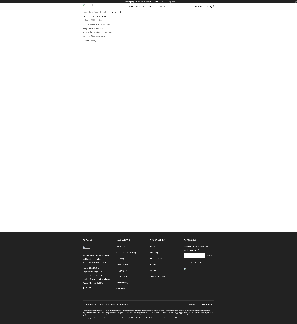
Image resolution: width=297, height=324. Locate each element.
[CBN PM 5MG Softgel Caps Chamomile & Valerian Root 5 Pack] (188, 125)
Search (212, 17)
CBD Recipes (189, 102)
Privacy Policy (122, 282)
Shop (149, 6)
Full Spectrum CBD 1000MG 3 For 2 (198, 223)
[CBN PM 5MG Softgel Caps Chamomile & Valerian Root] (188, 171)
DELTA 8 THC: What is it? (94, 16)
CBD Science (189, 38)
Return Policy (122, 264)
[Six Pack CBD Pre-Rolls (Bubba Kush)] (188, 195)
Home (131, 6)
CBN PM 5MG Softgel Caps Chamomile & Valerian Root (199, 181)
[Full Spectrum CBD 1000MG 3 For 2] (188, 215)
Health (186, 42)
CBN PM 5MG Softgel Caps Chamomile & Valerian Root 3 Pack (199, 157)
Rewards (153, 264)
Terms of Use (121, 276)
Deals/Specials (156, 258)
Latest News (188, 46)
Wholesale (154, 270)
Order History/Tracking (126, 252)
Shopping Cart (122, 258)
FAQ (156, 6)
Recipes (187, 54)
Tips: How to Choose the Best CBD (197, 87)
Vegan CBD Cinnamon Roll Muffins (197, 71)
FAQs (152, 246)
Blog (162, 6)
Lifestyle (187, 50)
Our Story (140, 6)
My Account (121, 246)
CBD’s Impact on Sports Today (195, 94)
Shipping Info (122, 270)
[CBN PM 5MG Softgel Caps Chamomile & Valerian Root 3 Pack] (188, 148)
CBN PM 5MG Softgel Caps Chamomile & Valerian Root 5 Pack (199, 134)
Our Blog (154, 252)
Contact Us (121, 288)
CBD (186, 34)
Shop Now (171, 2)
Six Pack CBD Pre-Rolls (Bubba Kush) (198, 203)
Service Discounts (157, 276)
